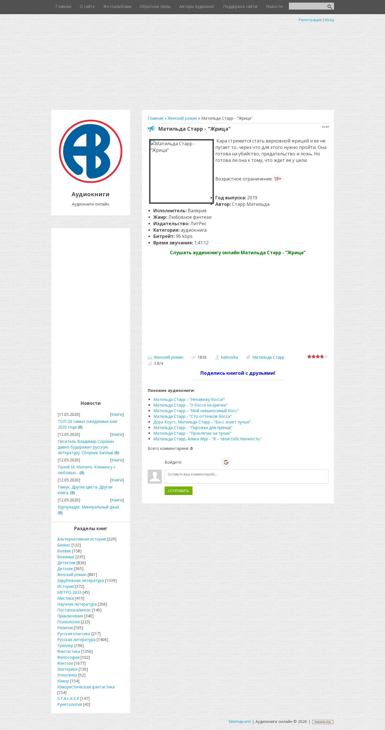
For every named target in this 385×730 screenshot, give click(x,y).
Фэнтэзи (65, 663)
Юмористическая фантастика (86, 686)
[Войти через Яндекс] (216, 462)
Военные (65, 556)
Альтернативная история (81, 539)
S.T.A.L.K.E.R (68, 698)
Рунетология (69, 704)
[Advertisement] (192, 64)
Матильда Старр (268, 357)
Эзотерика (67, 669)
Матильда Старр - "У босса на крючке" (190, 405)
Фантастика (68, 651)
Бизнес (63, 545)
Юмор (63, 681)
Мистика (65, 598)
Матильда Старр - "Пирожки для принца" (192, 427)
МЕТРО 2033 (69, 592)
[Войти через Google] (226, 462)
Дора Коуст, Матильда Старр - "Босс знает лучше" (202, 422)
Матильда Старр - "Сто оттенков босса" (192, 416)
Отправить (178, 490)
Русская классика (73, 633)
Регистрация (310, 19)
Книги (116, 414)
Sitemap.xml (240, 721)
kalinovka (229, 357)
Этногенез (67, 675)
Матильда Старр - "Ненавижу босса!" (189, 399)
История (65, 586)
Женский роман (168, 357)
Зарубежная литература (80, 580)
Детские (65, 568)
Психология (68, 621)
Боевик (64, 550)
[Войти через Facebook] (206, 462)
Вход (329, 19)
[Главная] (90, 181)
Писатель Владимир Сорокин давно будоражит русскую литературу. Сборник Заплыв (86, 447)
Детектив (66, 562)
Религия (65, 627)
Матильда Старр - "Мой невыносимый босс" (196, 410)
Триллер (65, 645)
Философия (68, 657)
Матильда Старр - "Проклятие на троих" (192, 433)
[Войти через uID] (187, 462)
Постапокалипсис (74, 610)
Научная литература (77, 604)
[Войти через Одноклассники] (236, 462)
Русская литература (76, 639)
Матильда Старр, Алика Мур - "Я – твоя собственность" (207, 438)
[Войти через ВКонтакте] (197, 462)
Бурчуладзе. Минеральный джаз (88, 507)
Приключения (70, 616)
